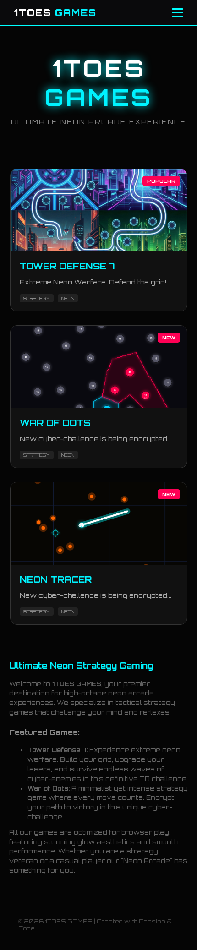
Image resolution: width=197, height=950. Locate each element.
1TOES (55, 12)
